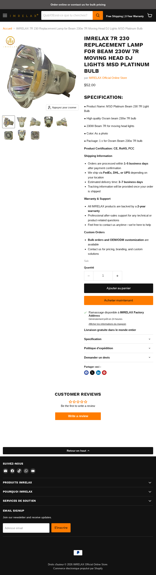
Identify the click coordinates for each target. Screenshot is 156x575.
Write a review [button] (78, 416)
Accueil (7, 28)
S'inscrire (61, 527)
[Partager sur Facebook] (86, 372)
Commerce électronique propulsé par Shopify (78, 568)
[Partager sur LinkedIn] (98, 372)
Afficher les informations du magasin (107, 324)
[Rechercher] (98, 15)
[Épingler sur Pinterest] (104, 372)
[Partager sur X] (92, 372)
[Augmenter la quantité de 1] (117, 275)
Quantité (89, 267)
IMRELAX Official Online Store (108, 77)
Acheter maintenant (118, 300)
